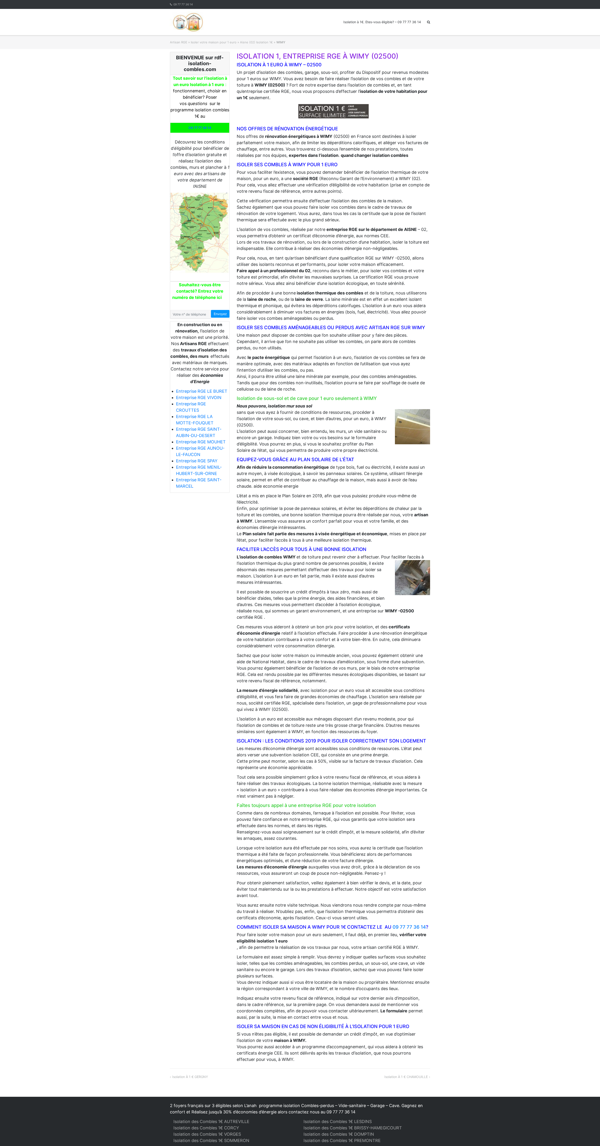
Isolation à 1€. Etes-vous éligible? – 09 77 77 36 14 (382, 22)
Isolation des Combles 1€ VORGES (207, 1134)
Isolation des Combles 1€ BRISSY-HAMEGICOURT (353, 1127)
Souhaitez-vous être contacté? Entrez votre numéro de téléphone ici (197, 291)
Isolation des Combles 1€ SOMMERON (211, 1140)
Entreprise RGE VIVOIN (198, 397)
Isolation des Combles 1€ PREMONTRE (342, 1140)
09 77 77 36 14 (183, 4)
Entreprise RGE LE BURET (201, 391)
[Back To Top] (588, 1134)
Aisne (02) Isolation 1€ (256, 42)
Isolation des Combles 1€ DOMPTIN (339, 1134)
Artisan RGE (178, 42)
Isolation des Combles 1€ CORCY (206, 1127)
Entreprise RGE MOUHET (201, 441)
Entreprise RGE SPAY (197, 460)
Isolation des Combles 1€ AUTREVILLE (211, 1121)
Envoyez (220, 314)
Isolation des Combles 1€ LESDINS (338, 1121)
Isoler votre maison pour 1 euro (213, 42)
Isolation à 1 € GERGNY (190, 1077)
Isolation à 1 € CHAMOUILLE (406, 1077)
